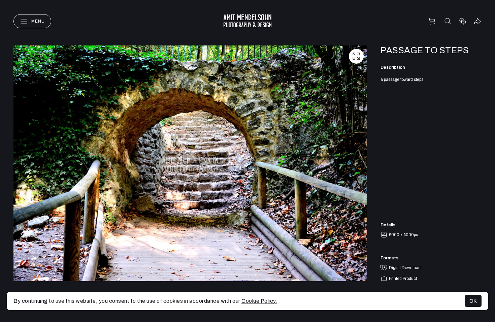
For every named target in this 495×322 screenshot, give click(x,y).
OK (473, 301)
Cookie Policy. (259, 301)
